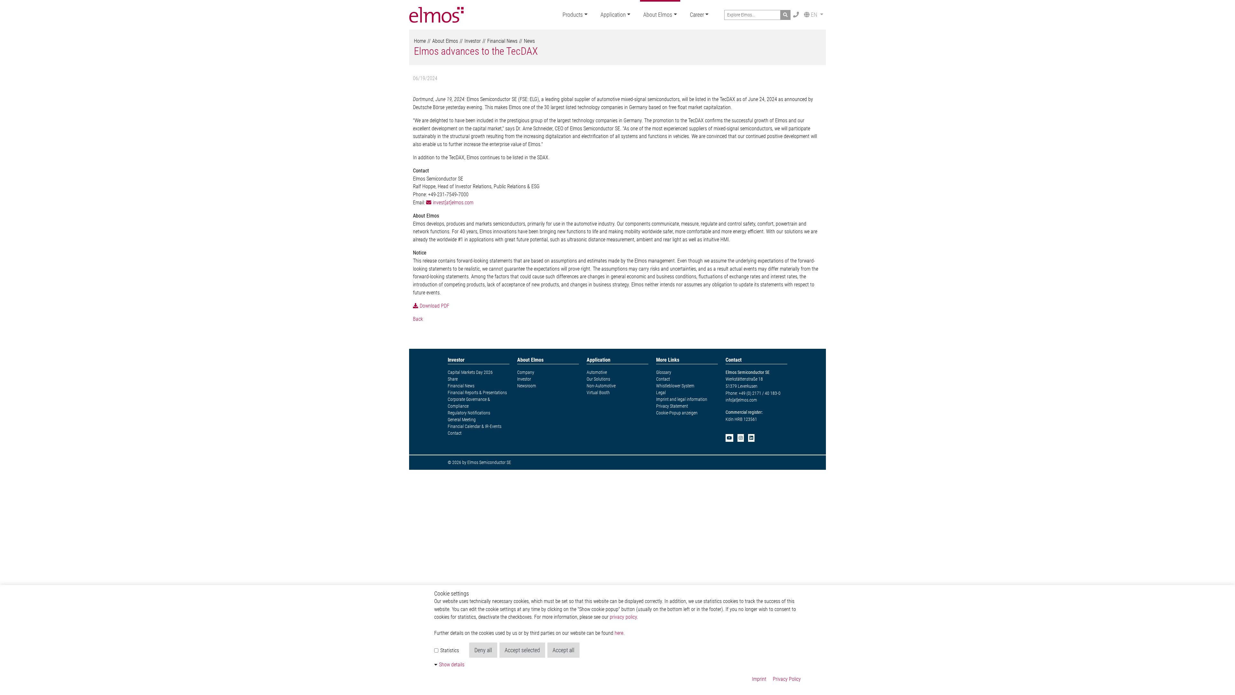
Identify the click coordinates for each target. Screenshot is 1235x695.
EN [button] (814, 14)
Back (418, 319)
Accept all (563, 650)
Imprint (759, 679)
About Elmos (657, 14)
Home (420, 41)
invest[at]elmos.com (453, 202)
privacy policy (623, 617)
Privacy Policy (787, 679)
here (619, 633)
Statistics (449, 650)
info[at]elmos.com (741, 400)
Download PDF (434, 306)
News (529, 41)
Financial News (502, 41)
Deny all (483, 650)
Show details (451, 665)
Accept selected (522, 650)
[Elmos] (436, 15)
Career (697, 14)
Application (613, 14)
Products (573, 14)
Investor (472, 41)
